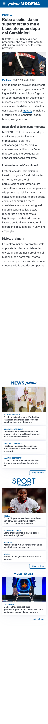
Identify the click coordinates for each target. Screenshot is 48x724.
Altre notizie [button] (38, 472)
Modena (27, 110)
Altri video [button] (38, 619)
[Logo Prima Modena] (24, 4)
